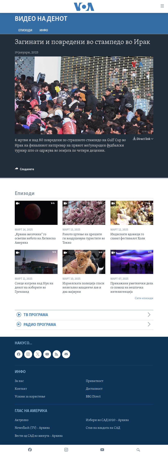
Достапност (94, 389)
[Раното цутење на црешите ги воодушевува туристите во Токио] (83, 213)
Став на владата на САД (103, 428)
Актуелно (21, 420)
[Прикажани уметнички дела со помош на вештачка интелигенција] (131, 262)
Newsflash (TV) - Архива (32, 428)
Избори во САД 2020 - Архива (107, 420)
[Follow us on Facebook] (19, 354)
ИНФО (44, 30)
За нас (19, 381)
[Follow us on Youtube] (47, 354)
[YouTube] (102, 450)
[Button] (24, 170)
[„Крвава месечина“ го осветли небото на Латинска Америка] (36, 213)
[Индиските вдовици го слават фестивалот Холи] (131, 213)
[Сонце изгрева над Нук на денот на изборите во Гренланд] (36, 262)
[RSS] (56, 354)
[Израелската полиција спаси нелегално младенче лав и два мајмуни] (83, 262)
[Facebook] (30, 450)
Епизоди (25, 30)
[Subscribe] (66, 354)
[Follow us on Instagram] (28, 354)
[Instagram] (66, 450)
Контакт (21, 389)
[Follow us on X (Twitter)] (38, 354)
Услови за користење (30, 396)
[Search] (138, 450)
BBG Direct (93, 396)
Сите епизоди (144, 298)
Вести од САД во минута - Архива (39, 436)
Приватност (94, 381)
